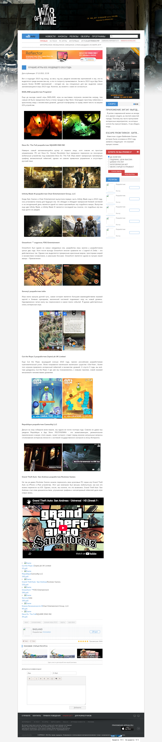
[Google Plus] (32, 641)
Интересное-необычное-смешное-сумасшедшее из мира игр (70, 45)
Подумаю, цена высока (121, 160)
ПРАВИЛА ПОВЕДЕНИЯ (51, 716)
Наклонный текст (33, 678)
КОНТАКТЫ (37, 716)
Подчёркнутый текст (36, 678)
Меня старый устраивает (122, 167)
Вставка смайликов (52, 678)
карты (63, 622)
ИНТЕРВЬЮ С (26, 722)
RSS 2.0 (65, 722)
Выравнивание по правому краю (48, 678)
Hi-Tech (53, 41)
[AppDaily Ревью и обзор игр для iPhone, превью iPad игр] (27, 735)
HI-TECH (36, 722)
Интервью (74, 41)
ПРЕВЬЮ (44, 41)
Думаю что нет (117, 162)
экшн (26, 622)
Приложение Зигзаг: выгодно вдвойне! (128, 110)
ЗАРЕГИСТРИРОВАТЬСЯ (110, 40)
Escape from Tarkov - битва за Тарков (128, 133)
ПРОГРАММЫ (98, 36)
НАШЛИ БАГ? (68, 716)
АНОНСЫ (62, 36)
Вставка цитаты (56, 678)
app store (71, 622)
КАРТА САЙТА (55, 722)
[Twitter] (25, 641)
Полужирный (29, 678)
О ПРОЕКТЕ (26, 716)
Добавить (77, 708)
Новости (51, 36)
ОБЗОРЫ (85, 36)
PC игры (63, 41)
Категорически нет (119, 164)
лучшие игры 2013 (50, 622)
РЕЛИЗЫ (74, 36)
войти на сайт (94, 40)
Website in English (128, 40)
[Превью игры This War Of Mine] (81, 15)
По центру (44, 678)
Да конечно (115, 157)
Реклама (91, 722)
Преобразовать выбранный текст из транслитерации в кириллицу (60, 678)
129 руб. (95, 632)
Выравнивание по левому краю (41, 678)
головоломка (36, 622)
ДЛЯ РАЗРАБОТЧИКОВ (83, 716)
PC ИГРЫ (45, 722)
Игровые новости (78, 722)
